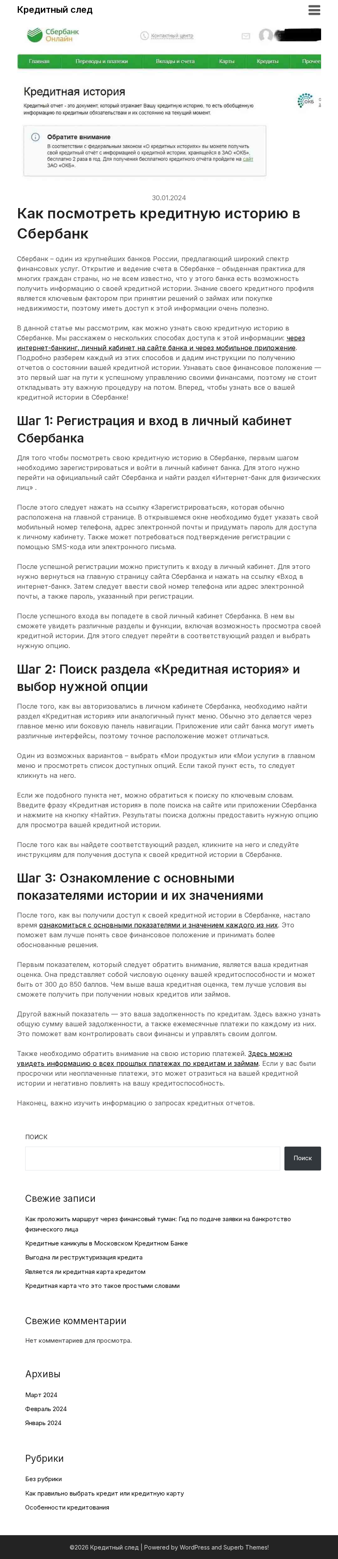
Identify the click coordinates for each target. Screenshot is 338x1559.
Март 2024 (41, 1395)
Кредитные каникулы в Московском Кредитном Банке (106, 1243)
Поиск (36, 1137)
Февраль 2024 (46, 1409)
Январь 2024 (43, 1423)
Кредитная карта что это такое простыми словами (102, 1286)
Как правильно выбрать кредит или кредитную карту (104, 1493)
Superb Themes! (246, 1547)
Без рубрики (43, 1479)
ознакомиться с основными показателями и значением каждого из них (158, 925)
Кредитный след (55, 9)
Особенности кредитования (67, 1507)
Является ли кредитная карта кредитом (85, 1272)
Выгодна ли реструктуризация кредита (84, 1257)
